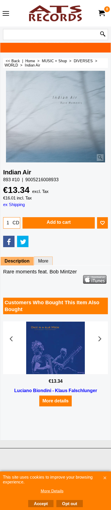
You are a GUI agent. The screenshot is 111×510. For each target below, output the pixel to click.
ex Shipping (14, 204)
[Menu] (6, 14)
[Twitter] (22, 241)
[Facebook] (9, 241)
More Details (52, 491)
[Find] (102, 34)
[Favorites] (102, 222)
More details (55, 400)
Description (17, 261)
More (43, 261)
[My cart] (101, 13)
